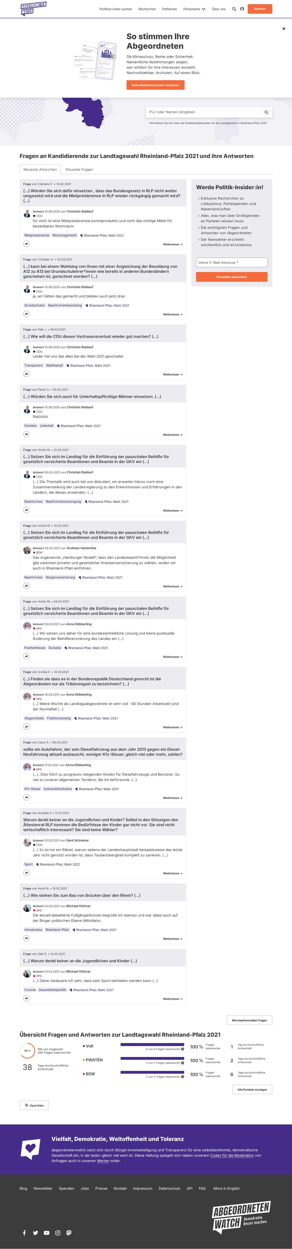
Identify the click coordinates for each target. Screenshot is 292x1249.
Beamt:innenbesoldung (65, 305)
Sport (28, 864)
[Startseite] (33, 9)
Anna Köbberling (79, 624)
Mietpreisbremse (36, 235)
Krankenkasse (34, 648)
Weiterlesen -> (173, 244)
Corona (30, 990)
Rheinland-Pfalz (57, 930)
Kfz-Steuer (32, 789)
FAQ (202, 1188)
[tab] (40, 170)
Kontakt (120, 1188)
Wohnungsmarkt (64, 235)
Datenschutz (169, 1188)
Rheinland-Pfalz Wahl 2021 (104, 235)
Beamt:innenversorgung (63, 501)
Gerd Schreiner (77, 840)
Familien (30, 426)
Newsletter (43, 1188)
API (189, 1188)
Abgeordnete (34, 718)
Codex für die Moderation (232, 1155)
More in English (227, 1188)
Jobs (85, 1188)
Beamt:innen (33, 501)
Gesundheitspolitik (52, 990)
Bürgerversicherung (60, 577)
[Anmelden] (242, 9)
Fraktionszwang (59, 718)
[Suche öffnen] (234, 9)
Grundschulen (34, 305)
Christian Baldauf (80, 211)
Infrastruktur (33, 930)
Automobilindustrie (58, 789)
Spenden (66, 1188)
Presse (101, 1188)
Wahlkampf (54, 365)
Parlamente (191, 9)
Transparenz (33, 365)
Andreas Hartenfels (81, 548)
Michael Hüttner (78, 906)
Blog (23, 1188)
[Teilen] (26, 244)
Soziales (54, 648)
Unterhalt (46, 426)
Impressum (142, 1188)
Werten (103, 1161)
